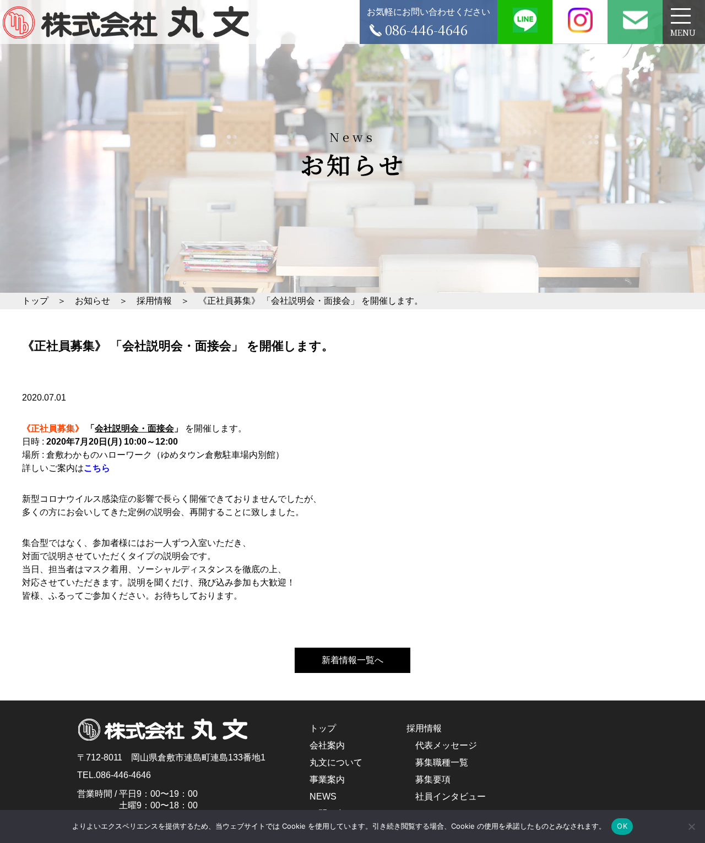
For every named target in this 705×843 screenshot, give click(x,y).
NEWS (323, 796)
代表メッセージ (446, 745)
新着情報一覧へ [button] (352, 660)
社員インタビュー (450, 796)
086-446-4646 (123, 775)
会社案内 (327, 745)
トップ (323, 728)
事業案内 (327, 779)
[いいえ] (691, 826)
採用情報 (424, 728)
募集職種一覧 (441, 762)
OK (622, 826)
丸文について (336, 762)
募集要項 (433, 779)
